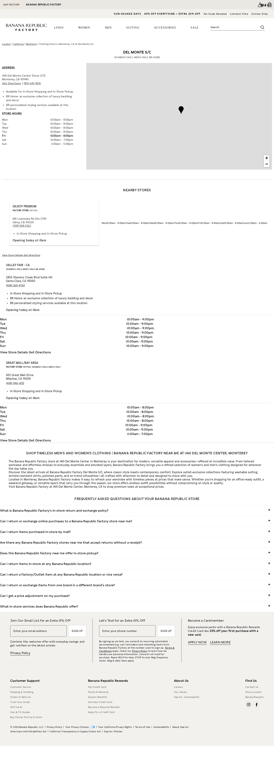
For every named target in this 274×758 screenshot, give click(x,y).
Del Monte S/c (137, 54)
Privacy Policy (20, 653)
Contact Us (251, 687)
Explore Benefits (97, 697)
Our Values (180, 692)
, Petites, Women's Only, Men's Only (33, 367)
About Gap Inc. (180, 727)
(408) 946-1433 (15, 383)
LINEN (59, 27)
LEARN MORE (220, 642)
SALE (195, 27)
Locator (6, 44)
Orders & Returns (20, 697)
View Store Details (13, 255)
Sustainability (161, 727)
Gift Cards (16, 707)
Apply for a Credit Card (101, 712)
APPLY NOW (197, 642)
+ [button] (266, 157)
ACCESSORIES (165, 27)
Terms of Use (142, 727)
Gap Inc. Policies (113, 731)
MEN (108, 27)
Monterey (31, 44)
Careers (178, 687)
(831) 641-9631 (32, 83)
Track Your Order (20, 702)
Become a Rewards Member (104, 707)
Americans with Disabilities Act (28, 731)
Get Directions (11, 83)
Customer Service (20, 687)
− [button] (266, 164)
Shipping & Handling (21, 692)
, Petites (25, 210)
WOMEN (84, 27)
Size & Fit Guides (20, 712)
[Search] (262, 27)
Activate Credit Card (100, 702)
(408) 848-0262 (22, 225)
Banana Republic (254, 697)
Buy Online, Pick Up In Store (26, 717)
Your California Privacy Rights (115, 727)
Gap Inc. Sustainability (187, 697)
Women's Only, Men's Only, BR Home (25, 269)
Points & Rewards (98, 692)
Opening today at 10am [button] (29, 240)
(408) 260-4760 (15, 285)
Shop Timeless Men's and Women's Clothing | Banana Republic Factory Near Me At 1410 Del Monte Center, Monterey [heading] (137, 453)
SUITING (133, 27)
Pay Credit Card (97, 687)
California (18, 44)
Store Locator (253, 692)
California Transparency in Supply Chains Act (75, 731)
